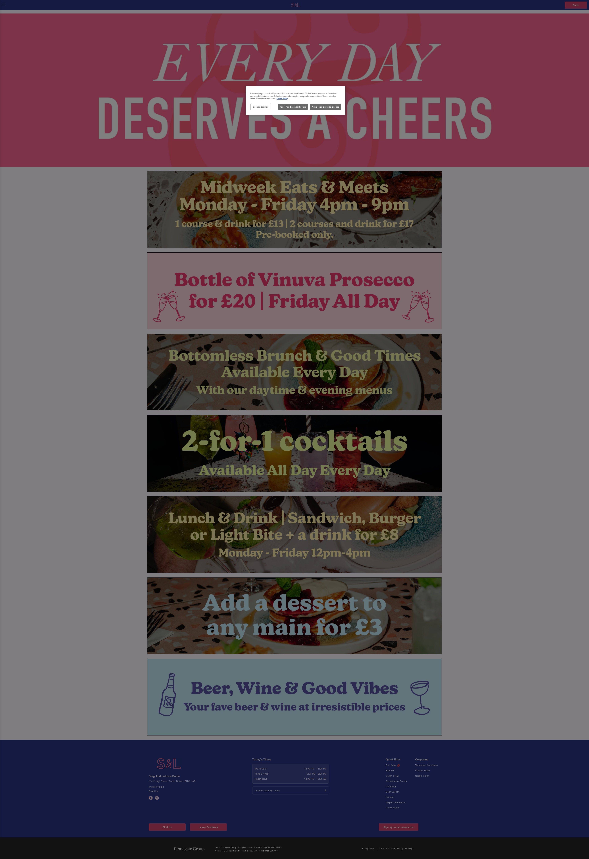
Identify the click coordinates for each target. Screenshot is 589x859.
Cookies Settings (260, 107)
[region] (295, 100)
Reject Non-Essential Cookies (293, 107)
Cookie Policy (282, 98)
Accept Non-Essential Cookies (325, 107)
